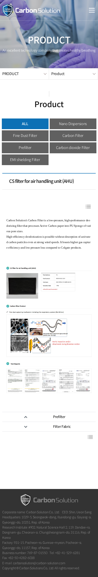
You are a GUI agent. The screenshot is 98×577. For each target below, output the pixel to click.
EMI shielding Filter (25, 159)
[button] (88, 207)
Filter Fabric (62, 426)
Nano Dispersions (73, 123)
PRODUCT (10, 73)
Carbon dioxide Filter (73, 147)
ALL (25, 123)
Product (57, 73)
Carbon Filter (72, 135)
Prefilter (25, 147)
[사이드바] (87, 10)
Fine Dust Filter (25, 135)
